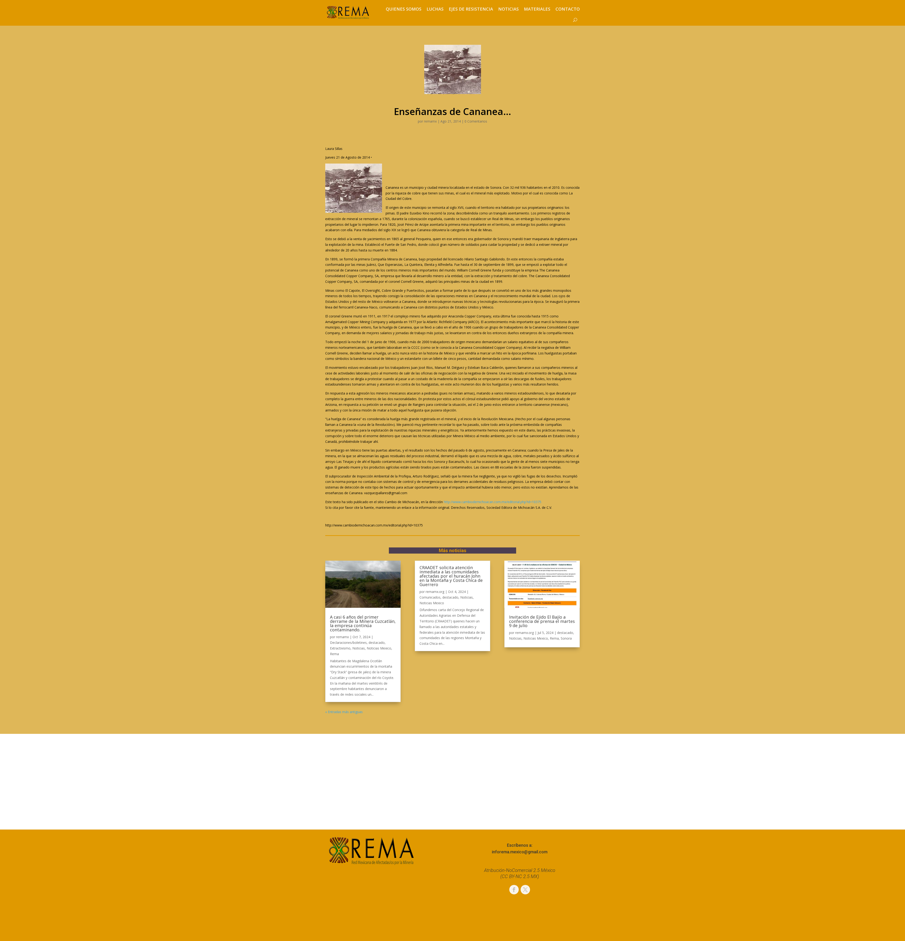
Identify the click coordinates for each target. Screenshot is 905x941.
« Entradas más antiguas (344, 712)
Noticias (508, 9)
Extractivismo (340, 648)
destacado (377, 642)
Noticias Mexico (379, 648)
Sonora (566, 638)
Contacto (567, 9)
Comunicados (430, 597)
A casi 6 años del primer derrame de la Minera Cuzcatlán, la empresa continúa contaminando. (363, 623)
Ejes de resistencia (471, 9)
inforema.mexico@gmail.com (519, 851)
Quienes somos (403, 9)
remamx (430, 121)
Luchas (435, 9)
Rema (334, 654)
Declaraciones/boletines (348, 642)
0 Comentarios (476, 121)
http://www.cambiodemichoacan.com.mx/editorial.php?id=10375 (492, 502)
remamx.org (435, 591)
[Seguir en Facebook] (514, 889)
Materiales (537, 9)
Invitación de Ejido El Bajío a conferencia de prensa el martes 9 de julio (542, 621)
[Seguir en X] (525, 889)
